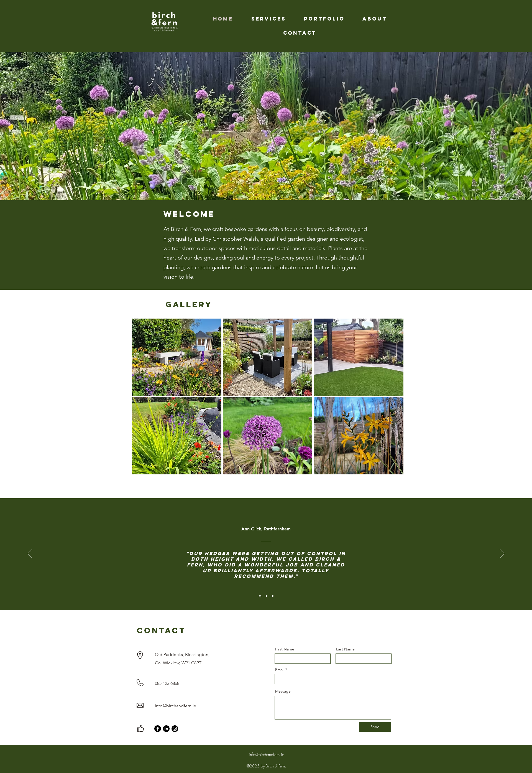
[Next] (502, 554)
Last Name (345, 649)
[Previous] (30, 554)
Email (279, 670)
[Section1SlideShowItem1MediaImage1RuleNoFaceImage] (259, 596)
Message (283, 691)
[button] (176, 357)
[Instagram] (175, 728)
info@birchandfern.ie (175, 705)
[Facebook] (157, 728)
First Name (284, 649)
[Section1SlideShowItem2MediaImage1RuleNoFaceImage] (266, 596)
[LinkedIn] (166, 728)
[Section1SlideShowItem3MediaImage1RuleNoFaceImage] (272, 596)
